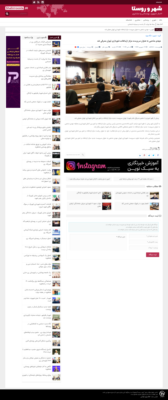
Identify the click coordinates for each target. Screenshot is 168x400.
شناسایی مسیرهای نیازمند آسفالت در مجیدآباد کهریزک (38, 52)
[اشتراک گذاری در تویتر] (153, 155)
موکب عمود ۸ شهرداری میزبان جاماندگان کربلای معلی (85, 205)
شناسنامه (159, 2)
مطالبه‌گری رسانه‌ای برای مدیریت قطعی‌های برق (40, 77)
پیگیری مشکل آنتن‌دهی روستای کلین (38, 340)
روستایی (146, 20)
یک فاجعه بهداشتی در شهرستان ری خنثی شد (37, 274)
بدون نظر (105, 47)
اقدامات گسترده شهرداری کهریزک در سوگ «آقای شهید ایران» (37, 205)
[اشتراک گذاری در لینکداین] (140, 155)
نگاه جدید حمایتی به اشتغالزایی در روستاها (39, 325)
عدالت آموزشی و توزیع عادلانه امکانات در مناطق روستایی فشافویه (37, 146)
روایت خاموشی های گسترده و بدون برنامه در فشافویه (37, 171)
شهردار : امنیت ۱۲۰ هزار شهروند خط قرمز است (37, 299)
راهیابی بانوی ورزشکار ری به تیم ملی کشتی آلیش (39, 128)
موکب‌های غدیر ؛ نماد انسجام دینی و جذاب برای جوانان (38, 265)
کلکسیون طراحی (145, 396)
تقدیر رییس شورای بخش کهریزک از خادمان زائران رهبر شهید (39, 197)
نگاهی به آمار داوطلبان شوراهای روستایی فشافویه (37, 368)
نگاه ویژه (148, 35)
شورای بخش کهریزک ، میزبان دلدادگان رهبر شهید (36, 214)
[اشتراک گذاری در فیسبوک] (157, 155)
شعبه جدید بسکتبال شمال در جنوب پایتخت (39, 308)
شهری (154, 20)
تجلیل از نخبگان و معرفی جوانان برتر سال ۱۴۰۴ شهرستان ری (37, 359)
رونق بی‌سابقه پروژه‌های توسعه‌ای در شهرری (36, 375)
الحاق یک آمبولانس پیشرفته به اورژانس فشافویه (37, 257)
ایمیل (96, 47)
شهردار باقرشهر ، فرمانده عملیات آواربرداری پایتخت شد (37, 316)
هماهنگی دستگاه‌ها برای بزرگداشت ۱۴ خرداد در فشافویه (38, 282)
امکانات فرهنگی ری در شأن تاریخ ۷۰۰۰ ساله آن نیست (38, 248)
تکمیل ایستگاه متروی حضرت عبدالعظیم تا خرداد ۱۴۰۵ (36, 351)
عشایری (137, 20)
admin (151, 47)
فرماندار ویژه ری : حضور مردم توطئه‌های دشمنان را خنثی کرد (37, 333)
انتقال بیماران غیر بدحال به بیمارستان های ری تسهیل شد (37, 180)
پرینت (89, 47)
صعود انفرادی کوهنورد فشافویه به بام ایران (36, 187)
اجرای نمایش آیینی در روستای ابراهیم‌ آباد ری (37, 222)
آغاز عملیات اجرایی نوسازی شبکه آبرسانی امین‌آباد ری (37, 231)
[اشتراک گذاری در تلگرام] (149, 155)
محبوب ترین (41, 37)
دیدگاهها (28, 37)
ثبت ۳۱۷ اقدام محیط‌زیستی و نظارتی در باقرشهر (37, 86)
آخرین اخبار (54, 37)
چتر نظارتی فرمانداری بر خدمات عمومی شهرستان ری (132, 194)
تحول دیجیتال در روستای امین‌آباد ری (38, 238)
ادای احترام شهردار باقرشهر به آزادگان (89, 193)
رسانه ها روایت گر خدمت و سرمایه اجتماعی (141, 24)
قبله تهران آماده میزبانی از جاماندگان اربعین (37, 118)
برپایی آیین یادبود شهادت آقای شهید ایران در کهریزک (37, 154)
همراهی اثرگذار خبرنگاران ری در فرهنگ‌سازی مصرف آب (40, 43)
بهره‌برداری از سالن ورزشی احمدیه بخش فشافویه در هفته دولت (38, 291)
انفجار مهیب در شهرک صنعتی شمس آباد (135, 203)
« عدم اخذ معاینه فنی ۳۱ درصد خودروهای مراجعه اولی (136, 179)
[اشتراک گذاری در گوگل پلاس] (144, 155)
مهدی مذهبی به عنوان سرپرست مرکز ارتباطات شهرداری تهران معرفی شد (129, 41)
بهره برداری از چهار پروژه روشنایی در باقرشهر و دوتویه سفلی (36, 137)
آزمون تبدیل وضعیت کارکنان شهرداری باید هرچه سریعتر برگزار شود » (89, 179)
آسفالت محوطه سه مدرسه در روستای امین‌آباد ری (38, 163)
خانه (160, 20)
